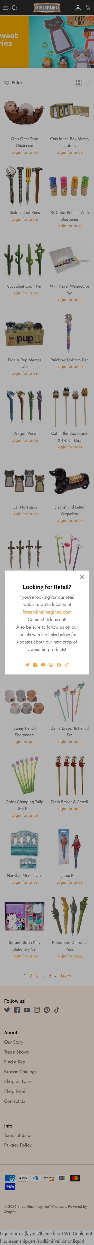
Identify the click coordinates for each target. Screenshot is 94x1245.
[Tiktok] (67, 665)
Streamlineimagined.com (47, 612)
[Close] (82, 577)
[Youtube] (43, 665)
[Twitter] (28, 665)
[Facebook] (35, 665)
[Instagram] (51, 665)
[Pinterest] (59, 665)
